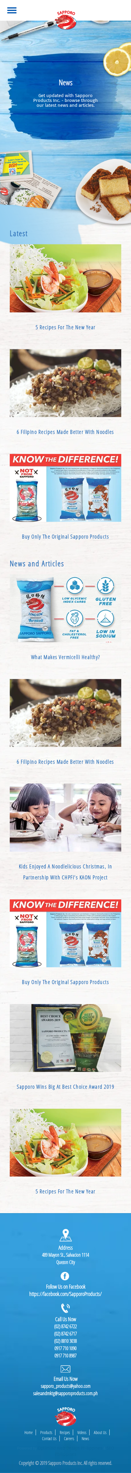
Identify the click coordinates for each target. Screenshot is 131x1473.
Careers (69, 1438)
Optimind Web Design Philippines (70, 1448)
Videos (81, 1432)
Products (46, 1432)
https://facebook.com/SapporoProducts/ (65, 1293)
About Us (100, 1432)
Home (28, 1432)
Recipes (65, 1432)
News (85, 1438)
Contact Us (49, 1438)
